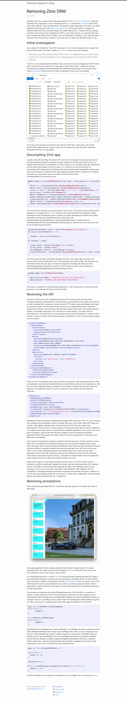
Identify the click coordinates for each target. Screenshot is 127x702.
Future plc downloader (81, 21)
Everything (36, 71)
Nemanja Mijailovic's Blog (40, 3)
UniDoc (57, 577)
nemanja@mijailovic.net (35, 689)
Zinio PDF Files (62, 50)
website (84, 23)
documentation (70, 581)
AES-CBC (51, 213)
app (95, 162)
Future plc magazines (58, 28)
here (95, 675)
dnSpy (62, 167)
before (70, 570)
